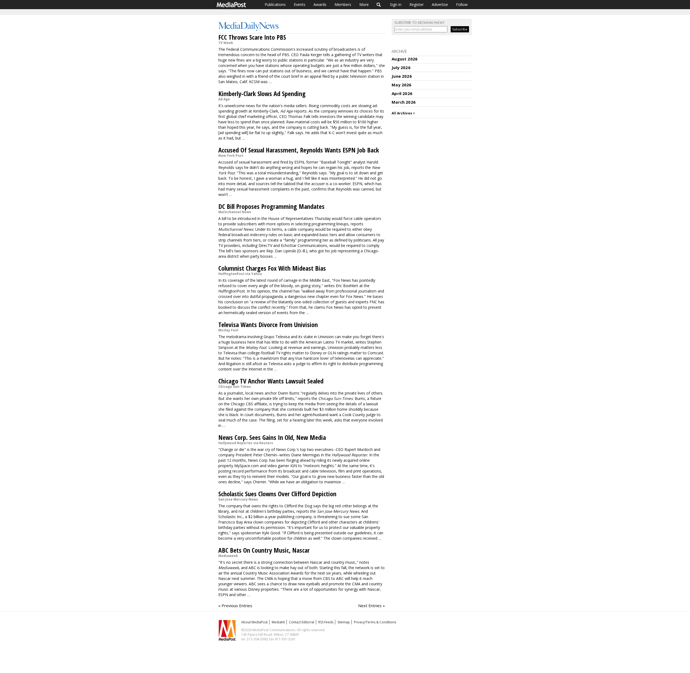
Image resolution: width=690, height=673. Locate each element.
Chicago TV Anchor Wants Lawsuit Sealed (270, 380)
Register (416, 4)
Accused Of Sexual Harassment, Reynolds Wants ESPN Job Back (298, 149)
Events (299, 4)
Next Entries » (371, 605)
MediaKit (278, 622)
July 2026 (401, 67)
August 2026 (405, 59)
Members (342, 4)
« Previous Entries (235, 605)
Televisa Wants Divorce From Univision (268, 324)
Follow (462, 4)
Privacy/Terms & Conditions (375, 622)
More (364, 4)
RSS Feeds (325, 622)
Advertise (440, 4)
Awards (319, 4)
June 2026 (402, 76)
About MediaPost (254, 622)
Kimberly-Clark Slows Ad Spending (262, 93)
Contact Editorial (301, 622)
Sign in (395, 4)
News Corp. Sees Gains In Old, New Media (272, 437)
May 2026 (401, 84)
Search (379, 4)
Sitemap (343, 622)
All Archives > (403, 113)
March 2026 (404, 102)
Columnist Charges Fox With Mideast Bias (272, 268)
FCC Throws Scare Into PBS (252, 37)
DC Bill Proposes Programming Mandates (271, 206)
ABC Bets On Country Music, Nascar (264, 550)
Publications (275, 4)
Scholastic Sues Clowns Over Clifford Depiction (277, 493)
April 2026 (402, 93)
